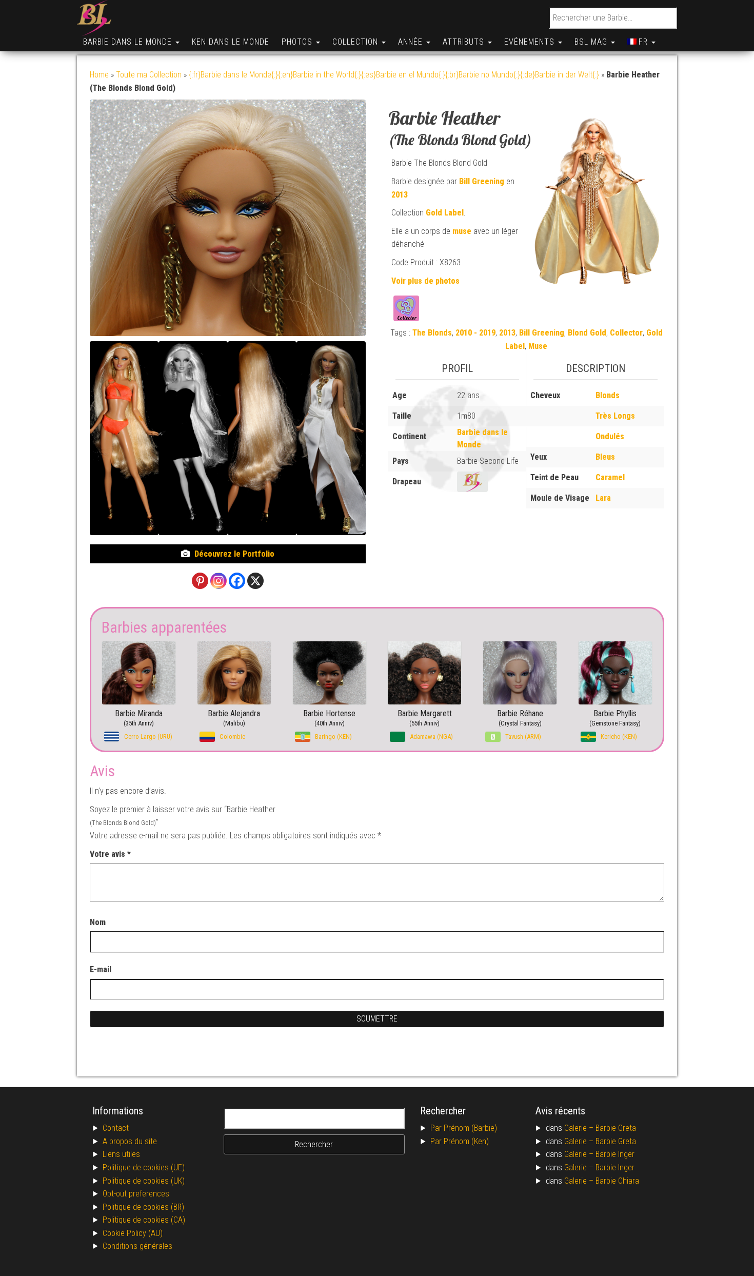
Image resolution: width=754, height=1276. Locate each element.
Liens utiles (121, 1154)
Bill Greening (481, 181)
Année (411, 42)
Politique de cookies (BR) (143, 1207)
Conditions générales (137, 1246)
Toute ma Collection (149, 75)
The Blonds (432, 333)
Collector (626, 333)
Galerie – (580, 1128)
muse (461, 231)
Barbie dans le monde (128, 42)
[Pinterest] (200, 581)
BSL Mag (592, 42)
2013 (399, 195)
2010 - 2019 (475, 333)
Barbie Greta (616, 1128)
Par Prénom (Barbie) (463, 1128)
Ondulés (610, 436)
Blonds (608, 395)
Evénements (530, 42)
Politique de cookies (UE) (144, 1167)
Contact (116, 1128)
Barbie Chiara (617, 1181)
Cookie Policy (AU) (133, 1233)
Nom (98, 922)
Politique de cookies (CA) (144, 1220)
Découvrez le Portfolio (234, 554)
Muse (537, 346)
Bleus (605, 457)
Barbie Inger (615, 1154)
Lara (603, 498)
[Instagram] (218, 581)
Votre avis (110, 854)
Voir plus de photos (425, 281)
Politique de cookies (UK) (144, 1181)
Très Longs (615, 416)
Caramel (610, 477)
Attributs (465, 42)
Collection (356, 42)
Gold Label (445, 213)
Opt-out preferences (136, 1194)
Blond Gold (587, 333)
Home (99, 75)
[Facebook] (237, 581)
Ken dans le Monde (230, 42)
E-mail (101, 969)
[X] (255, 581)
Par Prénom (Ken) (459, 1141)
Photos (298, 42)
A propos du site (130, 1141)
